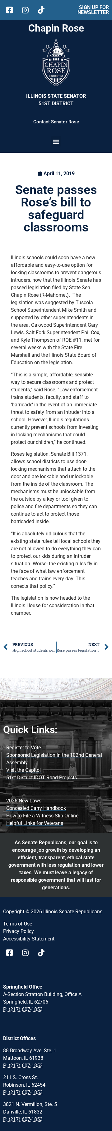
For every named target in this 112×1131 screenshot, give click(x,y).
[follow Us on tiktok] (43, 10)
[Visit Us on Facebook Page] (11, 952)
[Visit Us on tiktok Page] (43, 952)
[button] (56, 141)
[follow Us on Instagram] (27, 10)
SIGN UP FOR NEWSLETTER (93, 9)
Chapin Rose (56, 28)
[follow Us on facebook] (11, 10)
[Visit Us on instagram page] (27, 952)
